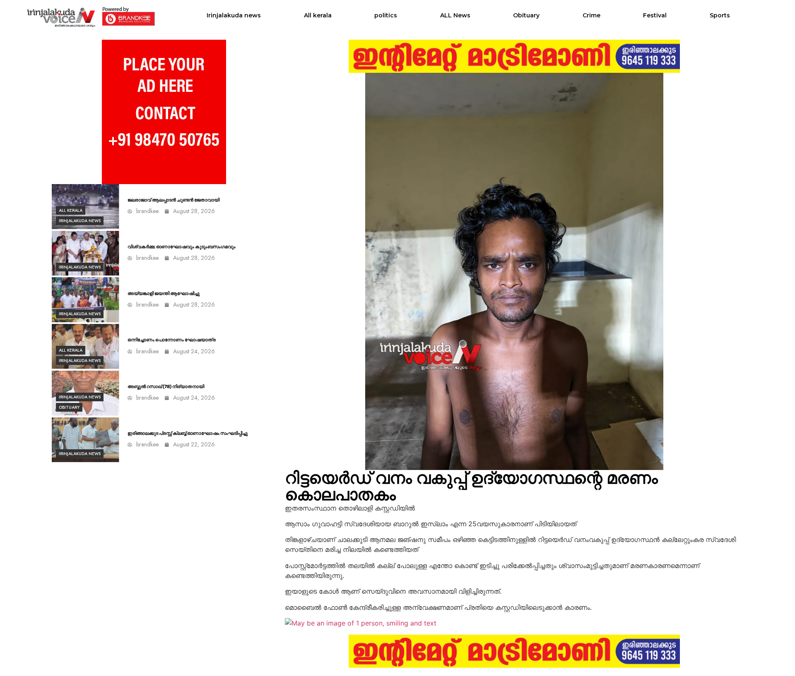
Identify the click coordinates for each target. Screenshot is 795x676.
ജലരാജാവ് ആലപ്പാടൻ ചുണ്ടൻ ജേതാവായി (173, 200)
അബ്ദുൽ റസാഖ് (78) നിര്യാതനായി (166, 386)
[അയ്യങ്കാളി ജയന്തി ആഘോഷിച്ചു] (85, 299)
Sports (720, 15)
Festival (655, 15)
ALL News (455, 15)
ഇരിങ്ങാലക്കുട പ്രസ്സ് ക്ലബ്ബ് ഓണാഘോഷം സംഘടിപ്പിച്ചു (188, 433)
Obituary (526, 15)
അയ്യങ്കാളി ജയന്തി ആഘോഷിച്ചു (164, 293)
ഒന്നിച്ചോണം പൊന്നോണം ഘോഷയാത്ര (172, 340)
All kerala (318, 15)
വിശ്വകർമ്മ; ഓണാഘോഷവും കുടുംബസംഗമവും (182, 246)
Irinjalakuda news (234, 15)
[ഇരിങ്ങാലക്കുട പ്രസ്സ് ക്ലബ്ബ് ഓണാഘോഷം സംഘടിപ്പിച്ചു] (85, 440)
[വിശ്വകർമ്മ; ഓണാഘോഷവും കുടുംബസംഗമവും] (85, 253)
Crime (591, 15)
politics (385, 15)
